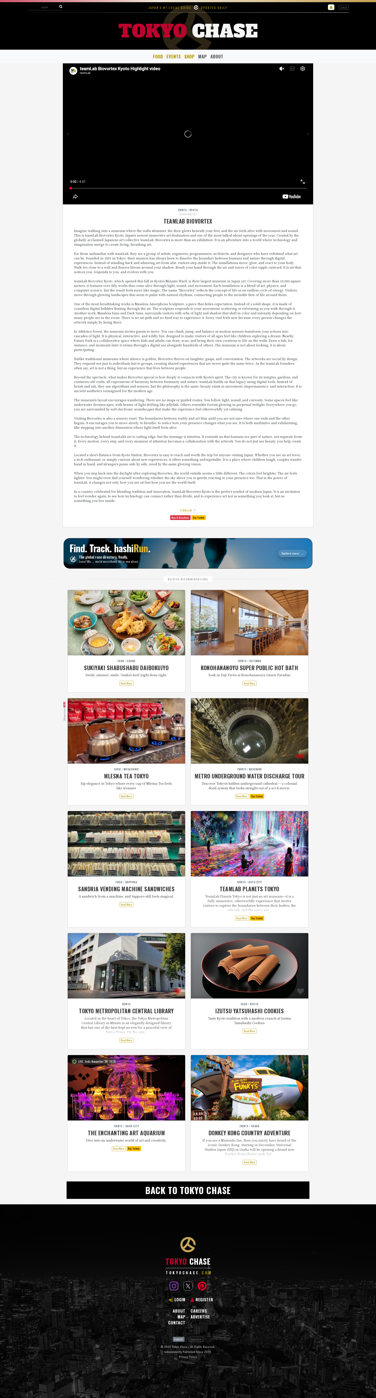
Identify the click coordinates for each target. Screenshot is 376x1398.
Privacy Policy (188, 1357)
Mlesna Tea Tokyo (126, 776)
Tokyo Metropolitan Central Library (126, 1011)
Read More (126, 683)
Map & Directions (180, 517)
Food (158, 56)
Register (204, 1299)
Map (202, 56)
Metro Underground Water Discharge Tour (249, 776)
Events (173, 56)
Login (180, 1299)
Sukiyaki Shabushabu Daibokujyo (126, 668)
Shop (189, 56)
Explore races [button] (293, 553)
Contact (176, 1322)
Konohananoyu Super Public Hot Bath (249, 668)
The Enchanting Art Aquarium (126, 1133)
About (216, 56)
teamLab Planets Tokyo (249, 889)
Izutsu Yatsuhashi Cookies (249, 1011)
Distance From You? (188, 214)
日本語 (343, 7)
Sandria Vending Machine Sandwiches (126, 889)
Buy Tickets (199, 517)
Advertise (64, 711)
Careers (199, 1311)
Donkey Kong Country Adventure (250, 1133)
